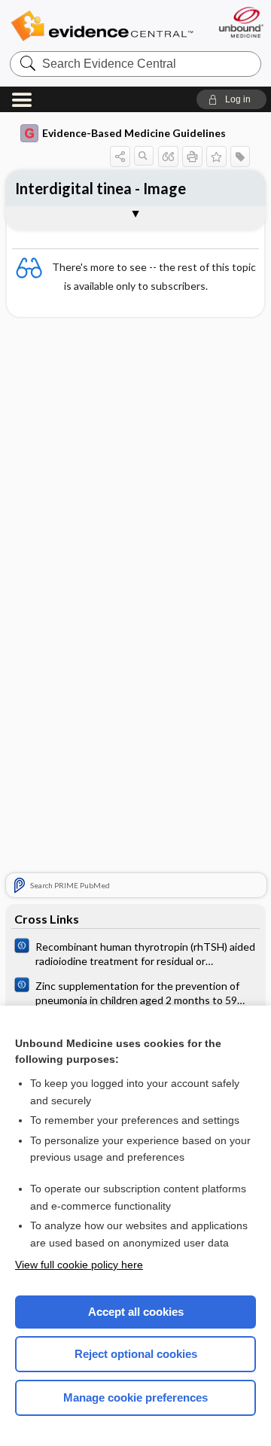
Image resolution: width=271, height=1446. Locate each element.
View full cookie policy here (79, 1265)
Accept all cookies (136, 1311)
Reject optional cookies (136, 1353)
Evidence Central (101, 26)
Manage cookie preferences (135, 1397)
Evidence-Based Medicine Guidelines (134, 132)
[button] (231, 99)
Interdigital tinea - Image (100, 188)
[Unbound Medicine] (240, 22)
